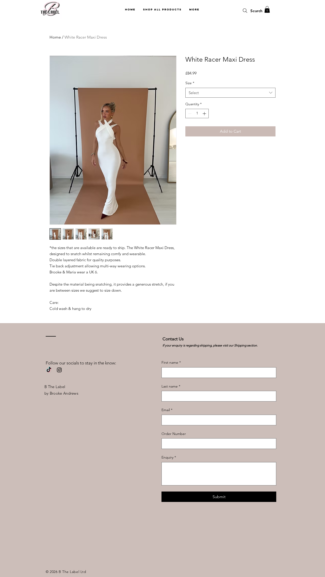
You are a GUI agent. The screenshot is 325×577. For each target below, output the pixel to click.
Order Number (173, 433)
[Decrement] (189, 113)
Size (189, 83)
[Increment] (205, 113)
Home (55, 37)
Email (166, 410)
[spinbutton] (197, 113)
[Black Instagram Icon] (59, 370)
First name (171, 362)
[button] (267, 9)
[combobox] (230, 93)
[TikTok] (49, 370)
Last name (170, 386)
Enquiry (168, 457)
